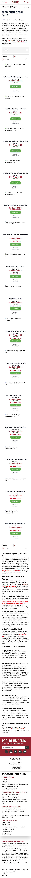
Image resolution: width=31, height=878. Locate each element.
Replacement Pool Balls (23, 7)
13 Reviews (18, 530)
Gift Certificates (6, 782)
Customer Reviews (7, 831)
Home (3, 6)
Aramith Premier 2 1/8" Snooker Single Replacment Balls (16, 77)
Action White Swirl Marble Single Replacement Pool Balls (16, 141)
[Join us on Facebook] (6, 751)
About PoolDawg (6, 834)
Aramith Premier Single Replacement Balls (15, 363)
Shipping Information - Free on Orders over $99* (15, 784)
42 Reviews (18, 498)
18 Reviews (18, 434)
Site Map (4, 873)
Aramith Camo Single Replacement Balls (15, 267)
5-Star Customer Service (8, 829)
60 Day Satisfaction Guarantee (10, 786)
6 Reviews (19, 273)
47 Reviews (18, 402)
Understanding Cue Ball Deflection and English (14, 799)
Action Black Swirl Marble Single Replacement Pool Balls (16, 173)
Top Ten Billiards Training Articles (11, 794)
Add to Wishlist (15, 90)
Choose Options (15, 86)
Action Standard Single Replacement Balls (15, 491)
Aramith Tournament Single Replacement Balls (15, 459)
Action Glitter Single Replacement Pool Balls (15, 109)
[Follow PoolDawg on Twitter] (15, 751)
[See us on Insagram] (11, 751)
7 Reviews (19, 241)
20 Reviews (18, 370)
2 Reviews (19, 209)
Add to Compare (15, 91)
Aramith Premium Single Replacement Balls (15, 523)
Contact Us (4, 875)
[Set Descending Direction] (14, 56)
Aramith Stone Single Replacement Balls (15, 395)
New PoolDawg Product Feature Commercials (14, 809)
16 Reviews (18, 466)
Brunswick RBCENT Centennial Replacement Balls (15, 205)
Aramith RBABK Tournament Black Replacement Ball (15, 235)
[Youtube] (24, 751)
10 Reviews (18, 338)
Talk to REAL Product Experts (9, 789)
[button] (15, 50)
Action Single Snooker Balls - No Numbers (15, 331)
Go (27, 748)
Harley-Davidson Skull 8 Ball (15, 299)
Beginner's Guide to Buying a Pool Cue (12, 797)
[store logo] (15, 2)
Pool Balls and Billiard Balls (9, 7)
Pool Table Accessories (11, 6)
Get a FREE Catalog (7, 779)
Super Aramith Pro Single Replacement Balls (15, 427)
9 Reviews (19, 305)
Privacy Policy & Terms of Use (9, 872)
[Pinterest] (20, 751)
